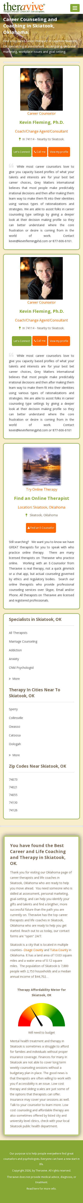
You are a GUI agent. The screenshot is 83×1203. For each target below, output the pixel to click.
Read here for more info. (41, 1188)
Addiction (15, 650)
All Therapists (18, 633)
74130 (13, 802)
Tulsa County (59, 950)
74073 (13, 779)
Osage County (33, 950)
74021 (13, 787)
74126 (13, 810)
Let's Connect (22, 152)
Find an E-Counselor (42, 528)
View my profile (59, 152)
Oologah (15, 744)
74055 (13, 795)
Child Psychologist (21, 668)
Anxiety (14, 659)
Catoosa (15, 735)
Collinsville (16, 718)
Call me (41, 152)
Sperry (13, 709)
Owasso (14, 726)
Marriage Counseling (23, 641)
